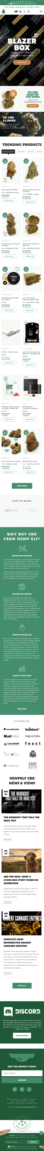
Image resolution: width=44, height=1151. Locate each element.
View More (22, 486)
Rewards (33, 1099)
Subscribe (22, 1080)
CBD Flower (21, 151)
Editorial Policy (32, 1103)
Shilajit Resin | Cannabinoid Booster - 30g (31, 407)
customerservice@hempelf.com (26, 1107)
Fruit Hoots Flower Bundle (11, 461)
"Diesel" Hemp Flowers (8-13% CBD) (11, 244)
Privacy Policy (20, 1103)
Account (26, 1099)
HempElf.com (17, 1099)
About (12, 1101)
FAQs (17, 1101)
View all (22, 986)
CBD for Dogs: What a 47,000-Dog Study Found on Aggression (21, 880)
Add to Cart (9, 200)
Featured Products (8, 151)
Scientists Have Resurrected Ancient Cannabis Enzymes (17, 942)
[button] (24, 11)
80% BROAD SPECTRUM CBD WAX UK (10, 298)
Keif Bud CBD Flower (30, 461)
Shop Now (22, 709)
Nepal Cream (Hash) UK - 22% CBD (31, 244)
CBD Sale (31, 151)
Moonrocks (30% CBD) (10, 190)
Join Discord (22, 1035)
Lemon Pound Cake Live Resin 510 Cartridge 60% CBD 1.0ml (31, 353)
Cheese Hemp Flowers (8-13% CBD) (32, 190)
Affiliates (24, 1101)
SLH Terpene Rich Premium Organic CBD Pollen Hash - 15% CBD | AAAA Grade (31, 299)
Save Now (22, 62)
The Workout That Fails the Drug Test (21, 819)
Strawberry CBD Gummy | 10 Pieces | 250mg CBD (11, 407)
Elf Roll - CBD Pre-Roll (10, 352)
